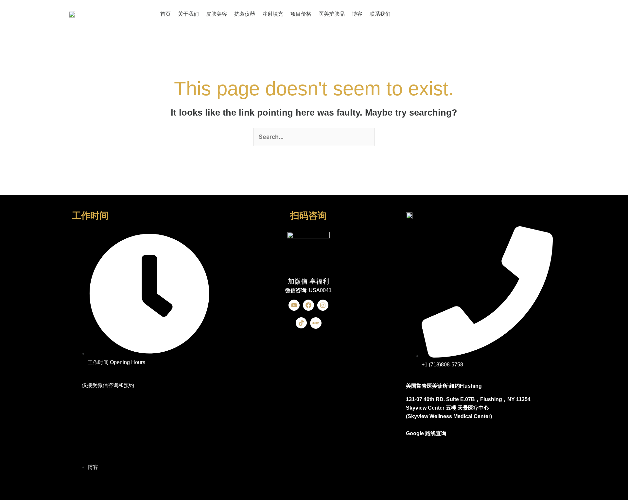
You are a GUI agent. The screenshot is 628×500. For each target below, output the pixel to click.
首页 (165, 14)
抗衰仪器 (244, 14)
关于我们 (188, 14)
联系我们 (380, 14)
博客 (357, 14)
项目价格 (300, 14)
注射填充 (272, 14)
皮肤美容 (216, 14)
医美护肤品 (332, 14)
